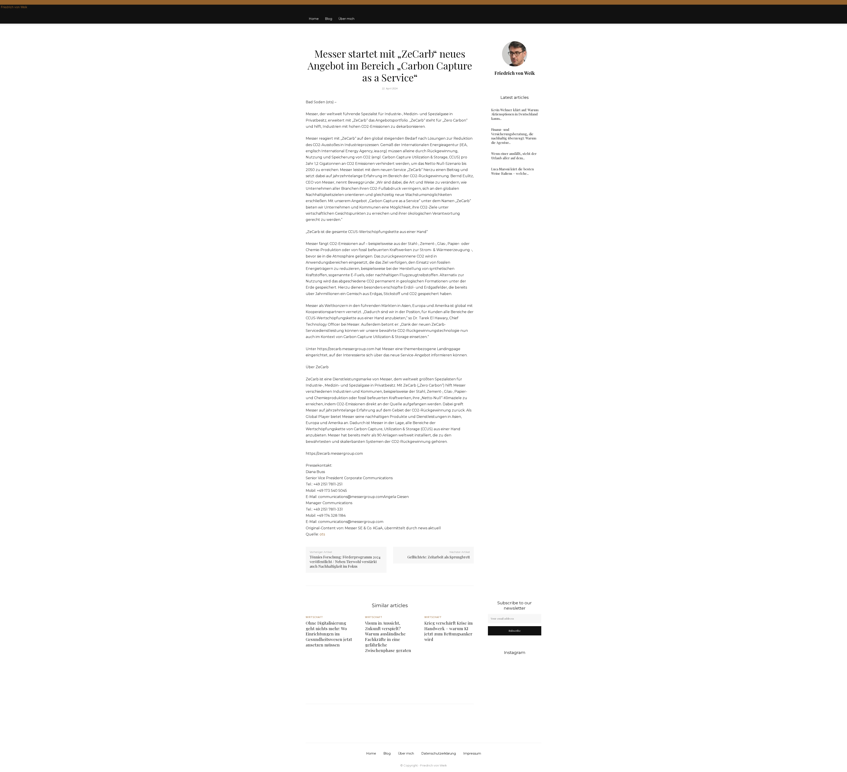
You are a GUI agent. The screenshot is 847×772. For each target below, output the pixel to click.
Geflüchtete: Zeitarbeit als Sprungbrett (438, 557)
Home (314, 19)
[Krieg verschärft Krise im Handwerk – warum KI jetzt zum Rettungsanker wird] (449, 673)
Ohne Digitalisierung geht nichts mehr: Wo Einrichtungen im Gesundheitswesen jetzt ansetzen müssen (329, 634)
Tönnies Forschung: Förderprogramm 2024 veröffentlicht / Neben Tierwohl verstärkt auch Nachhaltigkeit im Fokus (345, 562)
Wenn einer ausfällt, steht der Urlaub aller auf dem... (514, 155)
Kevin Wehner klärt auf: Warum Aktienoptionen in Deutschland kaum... (514, 114)
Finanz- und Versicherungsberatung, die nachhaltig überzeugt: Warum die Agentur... (513, 136)
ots (322, 534)
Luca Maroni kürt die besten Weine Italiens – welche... (512, 171)
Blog (328, 19)
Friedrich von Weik (515, 73)
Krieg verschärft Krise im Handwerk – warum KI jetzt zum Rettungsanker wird (448, 631)
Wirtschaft (389, 43)
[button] (536, 14)
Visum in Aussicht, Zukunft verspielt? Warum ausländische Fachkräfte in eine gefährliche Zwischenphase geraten (388, 636)
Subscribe (515, 630)
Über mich (346, 19)
